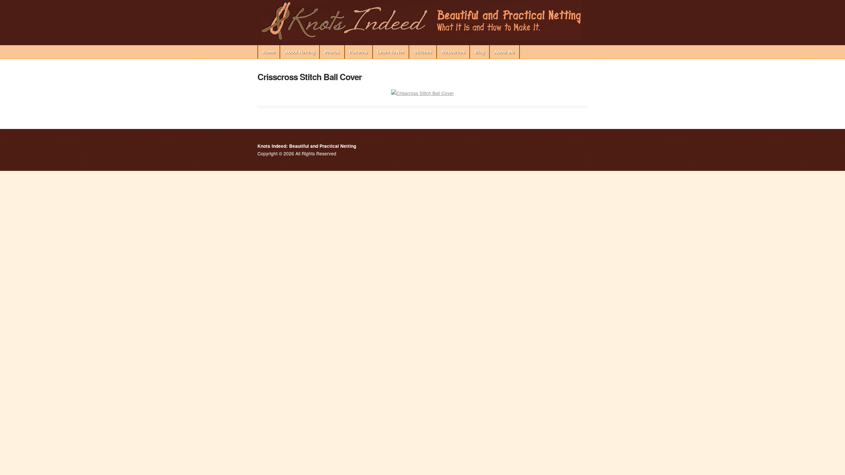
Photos (332, 52)
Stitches (423, 52)
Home (269, 52)
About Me (504, 52)
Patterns (358, 52)
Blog (480, 52)
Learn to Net (390, 52)
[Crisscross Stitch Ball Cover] (422, 93)
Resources (453, 52)
